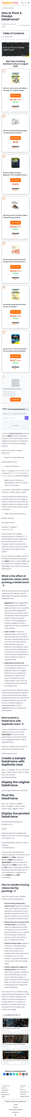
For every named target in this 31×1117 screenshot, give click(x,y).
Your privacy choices (15, 1110)
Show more (8, 37)
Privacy (15, 1107)
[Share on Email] (26, 1074)
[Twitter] (15, 1115)
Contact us (15, 1112)
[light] (22, 3)
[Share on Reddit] (20, 1074)
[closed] (28, 3)
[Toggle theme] (27, 409)
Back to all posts (8, 8)
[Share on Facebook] (4, 1074)
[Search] (25, 3)
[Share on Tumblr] (23, 1074)
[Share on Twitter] (7, 1074)
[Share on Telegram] (14, 1074)
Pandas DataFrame (16, 433)
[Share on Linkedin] (10, 1074)
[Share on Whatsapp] (17, 1074)
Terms (16, 1105)
